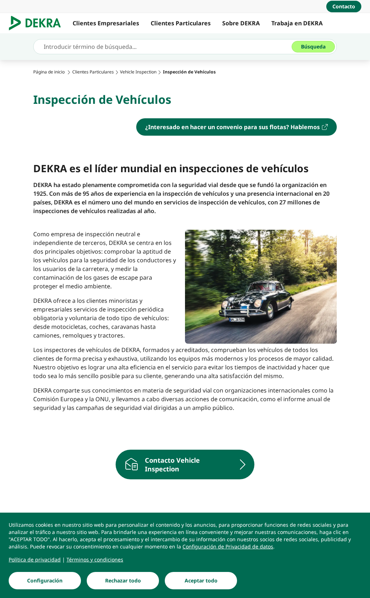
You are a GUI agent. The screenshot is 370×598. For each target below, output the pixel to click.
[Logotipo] (38, 23)
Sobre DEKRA (241, 23)
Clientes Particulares (181, 23)
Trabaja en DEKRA (297, 23)
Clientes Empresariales (106, 23)
